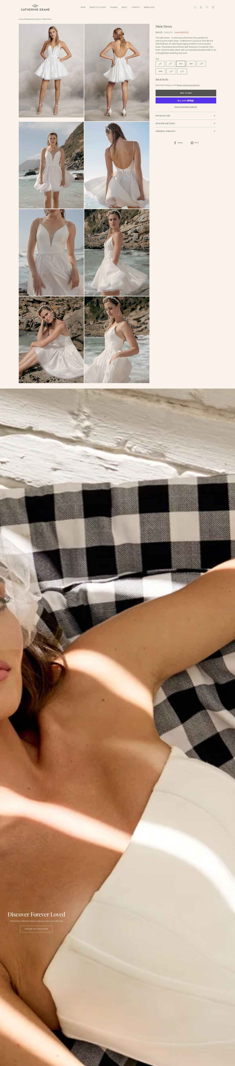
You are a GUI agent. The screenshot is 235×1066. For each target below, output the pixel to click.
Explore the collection (36, 929)
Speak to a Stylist (97, 7)
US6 (191, 64)
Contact (136, 7)
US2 (170, 64)
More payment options (186, 107)
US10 (160, 71)
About (124, 7)
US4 (180, 64)
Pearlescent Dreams (33, 19)
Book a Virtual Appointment (188, 85)
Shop (83, 7)
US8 (201, 64)
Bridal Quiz (149, 7)
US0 (160, 64)
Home (21, 19)
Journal (114, 7)
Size (157, 59)
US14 (182, 71)
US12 (171, 71)
